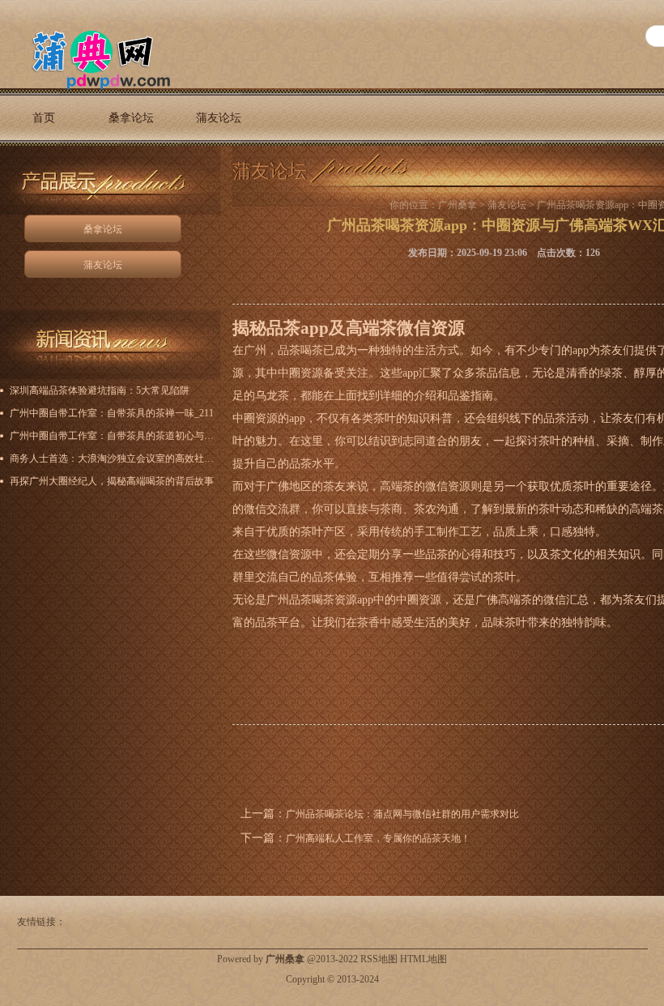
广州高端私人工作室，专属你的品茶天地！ (378, 838)
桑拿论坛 (131, 118)
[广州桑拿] (92, 57)
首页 (43, 118)
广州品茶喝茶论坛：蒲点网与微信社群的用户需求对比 (402, 814)
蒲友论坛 (218, 118)
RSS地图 (379, 959)
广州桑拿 (457, 205)
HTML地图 (423, 959)
